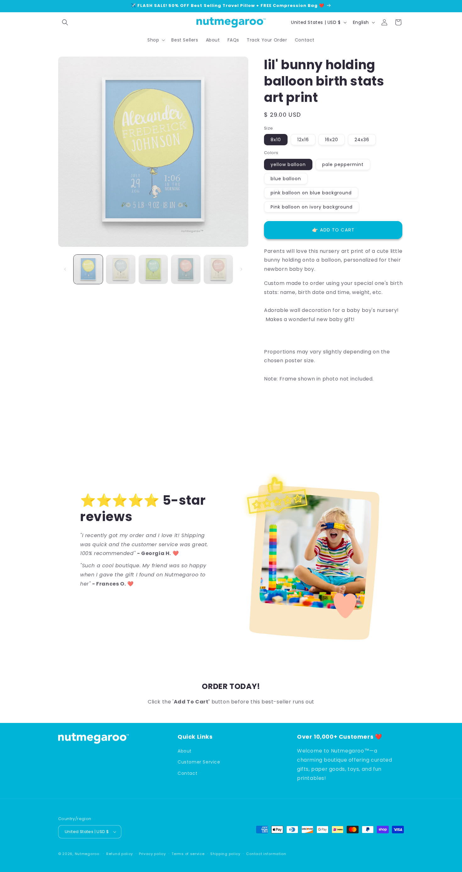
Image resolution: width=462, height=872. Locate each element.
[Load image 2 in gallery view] (120, 269)
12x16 (303, 139)
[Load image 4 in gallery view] (185, 269)
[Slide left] (65, 269)
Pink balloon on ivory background (312, 207)
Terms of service (188, 853)
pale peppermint (343, 164)
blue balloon (286, 178)
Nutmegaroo (87, 853)
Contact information (266, 853)
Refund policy (119, 853)
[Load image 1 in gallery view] (88, 269)
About (185, 751)
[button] (65, 22)
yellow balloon (288, 164)
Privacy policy (152, 853)
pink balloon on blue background (311, 193)
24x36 (362, 139)
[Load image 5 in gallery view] (218, 269)
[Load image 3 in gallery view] (153, 269)
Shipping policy (225, 853)
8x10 (276, 139)
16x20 (331, 139)
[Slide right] (241, 269)
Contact (187, 773)
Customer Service (199, 762)
